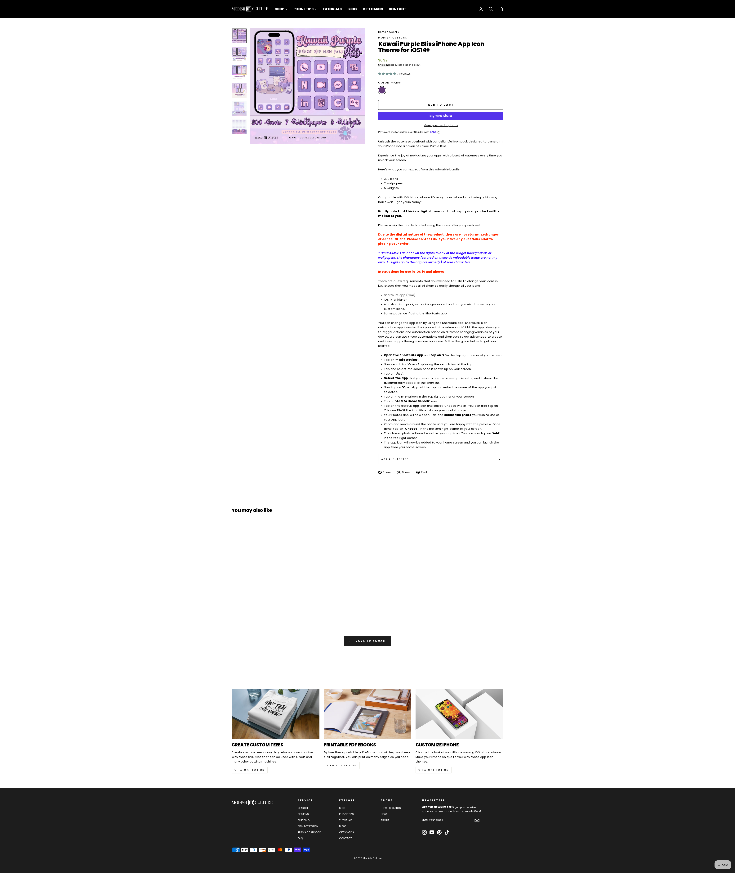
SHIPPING (304, 820)
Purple (382, 90)
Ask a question (395, 459)
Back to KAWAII (370, 641)
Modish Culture (392, 37)
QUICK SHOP (264, 582)
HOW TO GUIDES (391, 808)
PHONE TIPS (303, 9)
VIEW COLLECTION (249, 770)
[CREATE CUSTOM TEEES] (275, 714)
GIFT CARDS (373, 9)
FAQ (300, 838)
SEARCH (303, 808)
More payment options (441, 125)
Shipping (384, 64)
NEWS (384, 814)
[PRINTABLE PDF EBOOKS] (368, 714)
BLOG (352, 9)
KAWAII (393, 32)
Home (382, 32)
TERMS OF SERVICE (309, 832)
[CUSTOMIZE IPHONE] (459, 714)
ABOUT (385, 820)
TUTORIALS (332, 9)
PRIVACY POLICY (308, 826)
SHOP (280, 9)
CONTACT (397, 9)
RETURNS (303, 814)
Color (389, 82)
